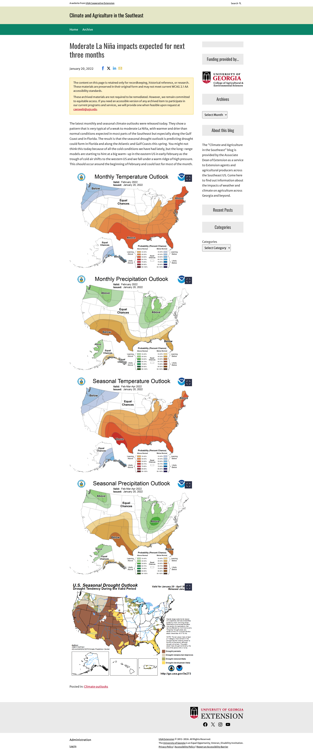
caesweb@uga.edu (85, 109)
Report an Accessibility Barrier (212, 746)
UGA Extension (166, 739)
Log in (73, 746)
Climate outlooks (96, 686)
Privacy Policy (166, 746)
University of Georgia (174, 743)
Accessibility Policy (185, 746)
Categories (209, 242)
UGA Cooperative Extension (100, 3)
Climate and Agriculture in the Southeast (106, 15)
